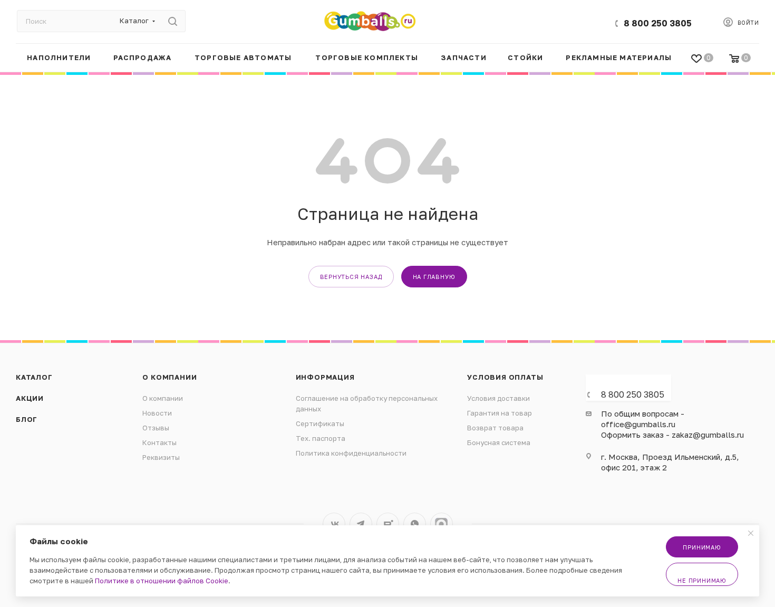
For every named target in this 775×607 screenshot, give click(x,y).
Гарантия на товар (499, 413)
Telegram (361, 524)
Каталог (34, 377)
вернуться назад (351, 276)
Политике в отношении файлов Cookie (161, 580)
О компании (169, 377)
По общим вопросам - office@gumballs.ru (642, 419)
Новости (157, 413)
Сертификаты (320, 423)
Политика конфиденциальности (351, 453)
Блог (26, 419)
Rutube (387, 524)
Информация (325, 377)
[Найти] (173, 21)
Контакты (159, 442)
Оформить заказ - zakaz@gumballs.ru (672, 434)
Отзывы (155, 427)
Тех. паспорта (320, 438)
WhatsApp (414, 524)
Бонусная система (498, 442)
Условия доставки (498, 398)
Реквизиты (161, 457)
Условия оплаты (505, 377)
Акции (30, 398)
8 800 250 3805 (658, 23)
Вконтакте (334, 524)
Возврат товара (495, 427)
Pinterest (441, 524)
